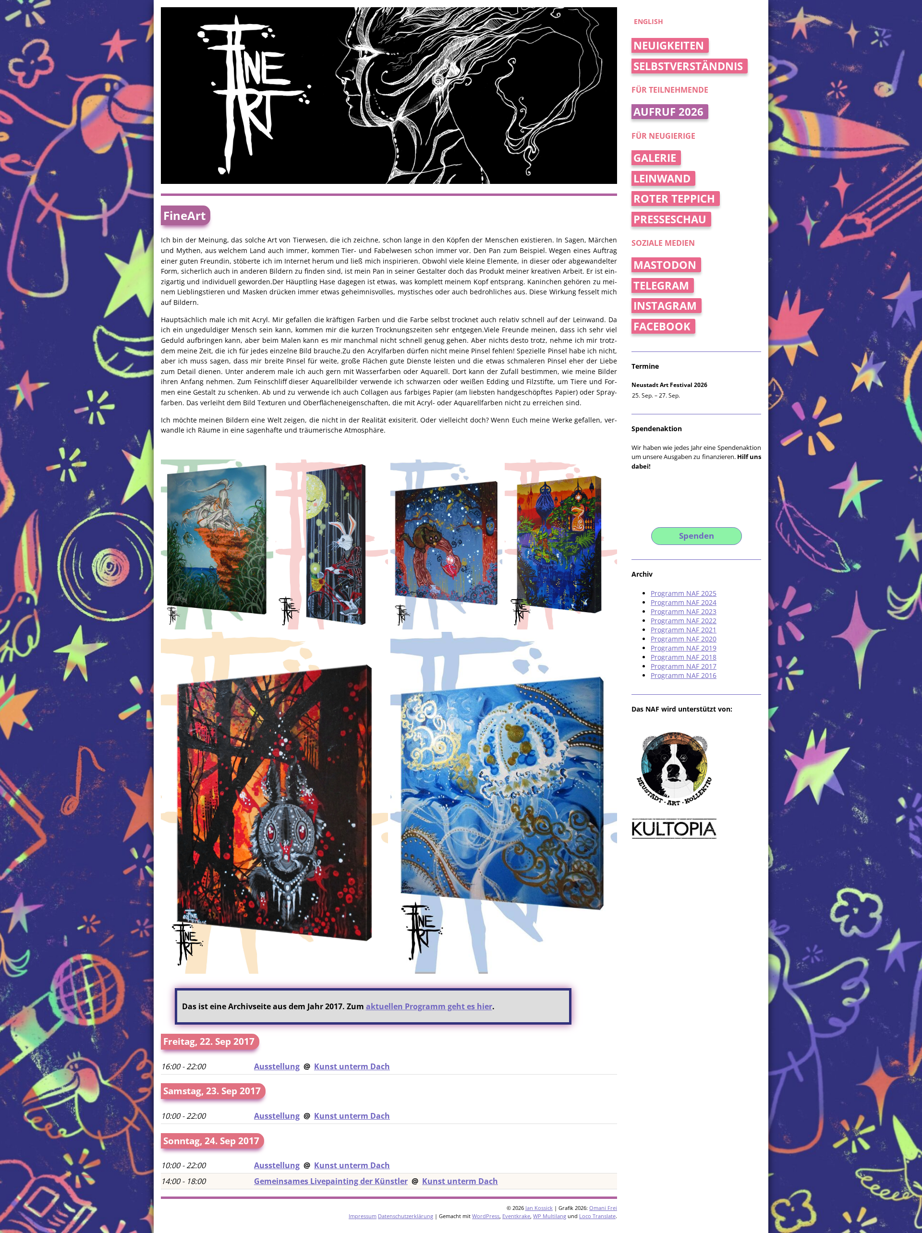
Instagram (665, 305)
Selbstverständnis (688, 66)
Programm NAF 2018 (683, 657)
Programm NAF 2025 (683, 593)
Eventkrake (516, 1216)
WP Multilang (549, 1216)
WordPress (485, 1216)
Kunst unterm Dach (352, 1066)
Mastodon (664, 264)
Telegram (661, 285)
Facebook (662, 326)
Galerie (654, 157)
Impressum (362, 1216)
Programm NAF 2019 (683, 648)
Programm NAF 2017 (683, 666)
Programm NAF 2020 (683, 638)
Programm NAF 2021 (683, 629)
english (648, 21)
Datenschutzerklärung (405, 1216)
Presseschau (669, 219)
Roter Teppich (674, 198)
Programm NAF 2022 (683, 620)
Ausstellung (277, 1066)
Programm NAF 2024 (683, 602)
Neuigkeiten (668, 45)
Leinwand (662, 178)
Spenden (696, 535)
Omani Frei (603, 1207)
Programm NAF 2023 (683, 611)
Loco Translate (597, 1216)
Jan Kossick (539, 1207)
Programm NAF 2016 (683, 675)
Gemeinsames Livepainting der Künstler (331, 1181)
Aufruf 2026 (668, 111)
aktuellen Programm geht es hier (429, 1006)
